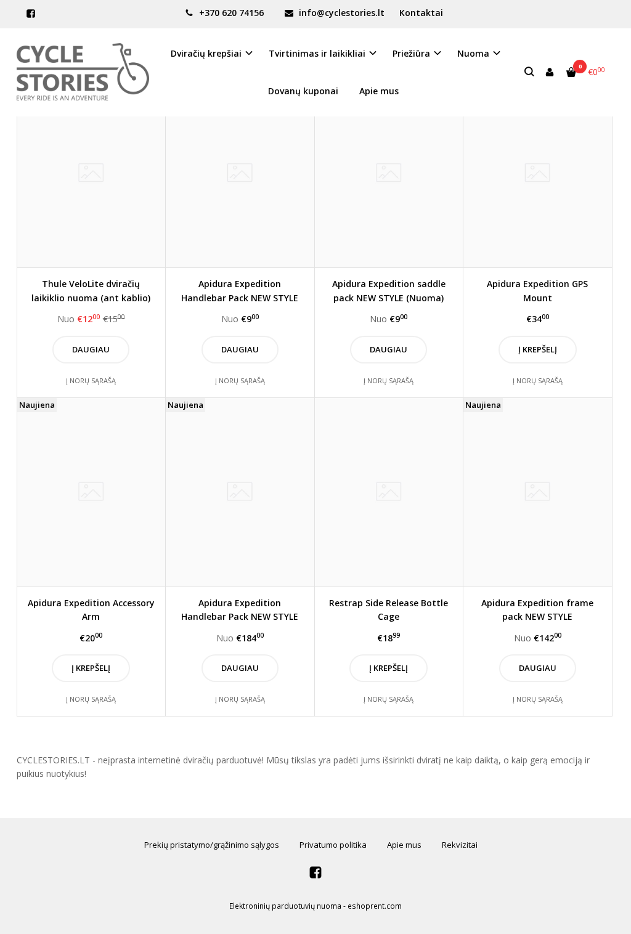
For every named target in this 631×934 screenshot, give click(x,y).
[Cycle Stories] (83, 71)
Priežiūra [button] (411, 53)
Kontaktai (421, 12)
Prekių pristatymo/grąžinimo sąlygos (211, 844)
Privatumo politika (333, 844)
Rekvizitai (460, 844)
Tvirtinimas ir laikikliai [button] (317, 53)
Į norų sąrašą (91, 380)
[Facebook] (31, 13)
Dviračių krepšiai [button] (206, 53)
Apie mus (379, 91)
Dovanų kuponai (303, 91)
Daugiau (91, 349)
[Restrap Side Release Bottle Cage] (389, 492)
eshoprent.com (375, 906)
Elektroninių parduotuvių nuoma (285, 906)
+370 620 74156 (230, 12)
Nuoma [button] (473, 53)
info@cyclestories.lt (340, 12)
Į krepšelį (537, 349)
